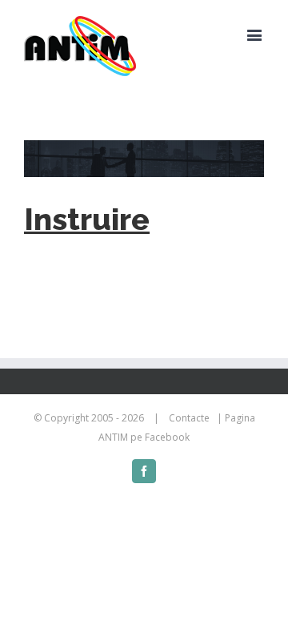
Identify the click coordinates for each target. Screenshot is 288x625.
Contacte (189, 418)
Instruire (87, 219)
